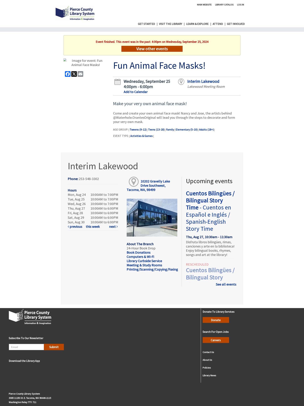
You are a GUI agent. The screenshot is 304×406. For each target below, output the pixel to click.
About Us (207, 359)
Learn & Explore (197, 24)
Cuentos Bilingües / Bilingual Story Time (210, 211)
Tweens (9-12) (138, 129)
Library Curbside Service (144, 261)
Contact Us (208, 352)
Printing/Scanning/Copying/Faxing (152, 269)
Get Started (146, 24)
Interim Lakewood (203, 81)
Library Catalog (224, 4)
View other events (152, 48)
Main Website (204, 4)
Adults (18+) (206, 129)
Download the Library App (24, 360)
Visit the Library (170, 24)
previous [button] (75, 226)
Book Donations (138, 252)
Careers (216, 340)
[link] (76, 226)
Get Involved (236, 24)
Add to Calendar (136, 91)
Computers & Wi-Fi (140, 256)
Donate (216, 320)
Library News (209, 375)
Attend (218, 24)
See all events (226, 284)
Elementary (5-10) (187, 129)
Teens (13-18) (156, 129)
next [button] (112, 226)
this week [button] (93, 226)
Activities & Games (141, 136)
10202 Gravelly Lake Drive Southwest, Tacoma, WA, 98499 (148, 185)
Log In (240, 4)
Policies (207, 367)
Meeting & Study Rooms (144, 265)
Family (170, 129)
